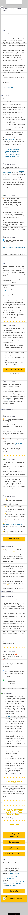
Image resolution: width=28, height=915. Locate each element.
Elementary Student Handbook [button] (14, 835)
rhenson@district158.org (9, 87)
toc (2, 8)
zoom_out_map (23, 31)
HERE (9, 716)
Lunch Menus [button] (14, 842)
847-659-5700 (10, 878)
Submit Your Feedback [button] (14, 370)
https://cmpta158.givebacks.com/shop (12, 524)
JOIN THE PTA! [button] (14, 539)
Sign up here (19, 443)
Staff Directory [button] (14, 848)
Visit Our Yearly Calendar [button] (14, 854)
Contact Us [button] (14, 891)
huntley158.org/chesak (13, 873)
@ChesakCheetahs (12, 885)
